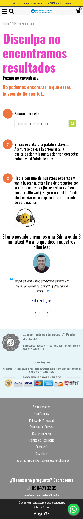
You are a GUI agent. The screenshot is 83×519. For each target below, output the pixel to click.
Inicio (6, 23)
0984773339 (43, 487)
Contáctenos (41, 413)
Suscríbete (41, 453)
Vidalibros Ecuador (34, 502)
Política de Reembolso (41, 440)
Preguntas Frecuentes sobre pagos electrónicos (41, 460)
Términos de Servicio (42, 426)
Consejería (42, 446)
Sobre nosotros (41, 406)
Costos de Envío (41, 433)
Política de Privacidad (41, 420)
